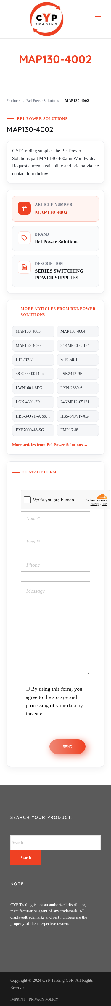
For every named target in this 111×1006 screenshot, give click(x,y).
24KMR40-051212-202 (79, 345)
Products (13, 101)
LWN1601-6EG (29, 388)
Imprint (17, 999)
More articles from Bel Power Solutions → (50, 444)
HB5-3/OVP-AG (74, 416)
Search (26, 858)
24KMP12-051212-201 (79, 402)
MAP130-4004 (72, 331)
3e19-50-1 (69, 360)
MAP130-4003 (28, 331)
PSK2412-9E (71, 373)
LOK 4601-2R (28, 402)
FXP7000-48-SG (30, 430)
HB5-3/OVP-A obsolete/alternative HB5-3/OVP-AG (35, 416)
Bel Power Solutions (42, 101)
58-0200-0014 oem (32, 373)
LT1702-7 (24, 360)
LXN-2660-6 (71, 388)
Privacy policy (43, 999)
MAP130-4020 (28, 345)
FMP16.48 (69, 430)
